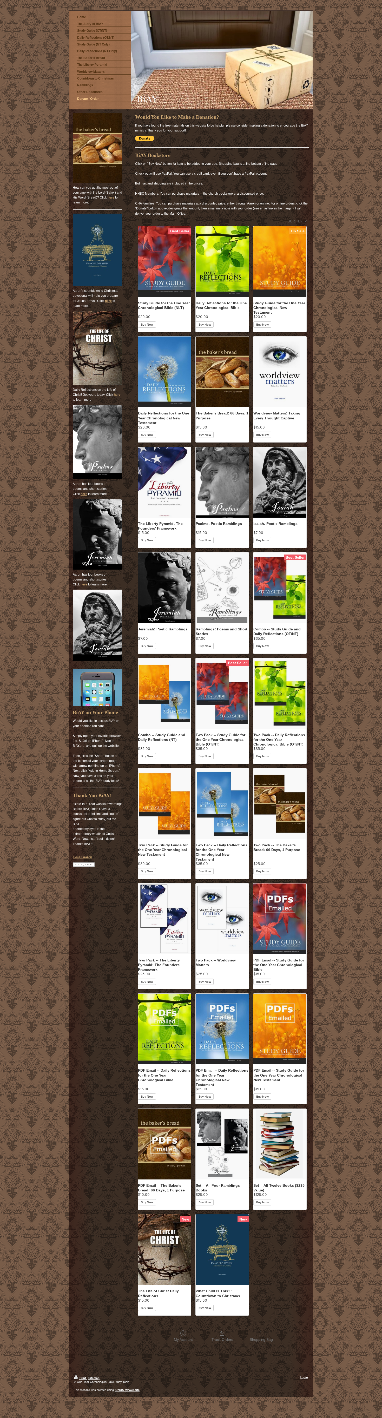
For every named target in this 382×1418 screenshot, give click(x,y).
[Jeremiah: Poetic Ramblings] (164, 587)
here (111, 197)
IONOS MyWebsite (127, 1389)
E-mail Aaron (82, 857)
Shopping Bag (261, 1339)
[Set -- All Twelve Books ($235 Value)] (279, 1144)
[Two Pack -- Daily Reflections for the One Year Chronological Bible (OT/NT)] (279, 693)
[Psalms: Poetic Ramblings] (222, 482)
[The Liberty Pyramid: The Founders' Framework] (164, 482)
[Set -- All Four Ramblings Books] (222, 1144)
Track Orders (222, 1339)
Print (83, 1378)
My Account (183, 1339)
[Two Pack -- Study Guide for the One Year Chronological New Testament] (164, 803)
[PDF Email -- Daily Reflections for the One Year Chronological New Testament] (222, 1029)
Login (304, 1377)
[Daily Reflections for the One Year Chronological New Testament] (164, 372)
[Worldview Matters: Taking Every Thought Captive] (279, 372)
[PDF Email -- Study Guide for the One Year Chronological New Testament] (279, 1029)
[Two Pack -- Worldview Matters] (222, 918)
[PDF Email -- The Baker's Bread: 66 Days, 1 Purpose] (164, 1144)
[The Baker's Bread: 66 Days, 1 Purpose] (222, 372)
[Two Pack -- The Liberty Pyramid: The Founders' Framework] (164, 918)
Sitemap (94, 1378)
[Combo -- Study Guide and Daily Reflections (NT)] (164, 693)
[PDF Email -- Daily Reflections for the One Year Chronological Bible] (164, 1029)
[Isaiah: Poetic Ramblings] (279, 482)
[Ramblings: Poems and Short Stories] (222, 587)
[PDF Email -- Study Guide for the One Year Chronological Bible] (279, 918)
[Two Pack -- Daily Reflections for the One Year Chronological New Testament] (222, 803)
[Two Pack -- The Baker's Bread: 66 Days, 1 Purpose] (279, 803)
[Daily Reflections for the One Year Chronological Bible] (222, 261)
